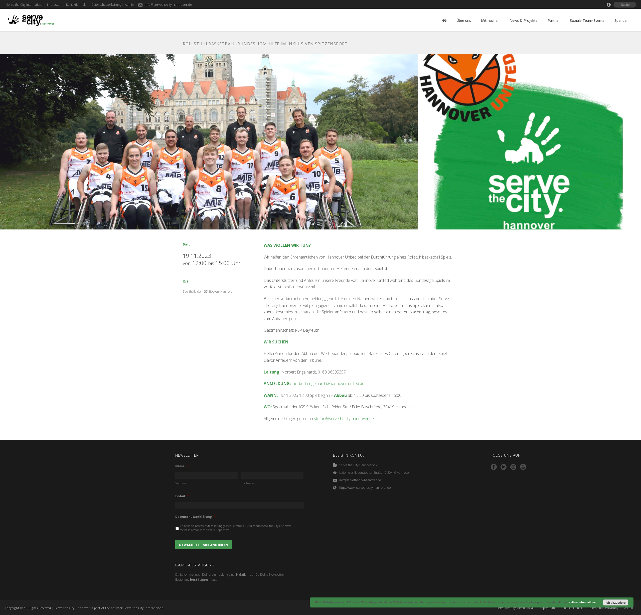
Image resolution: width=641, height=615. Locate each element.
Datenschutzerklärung (195, 517)
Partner (554, 20)
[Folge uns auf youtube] (523, 467)
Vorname (181, 483)
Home (444, 21)
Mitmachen (490, 20)
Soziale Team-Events (587, 20)
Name (182, 466)
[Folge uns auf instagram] (513, 467)
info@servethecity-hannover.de (168, 4)
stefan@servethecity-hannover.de (344, 418)
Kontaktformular (571, 608)
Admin (628, 608)
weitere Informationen (582, 602)
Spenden (621, 20)
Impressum (547, 608)
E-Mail (182, 496)
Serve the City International (515, 608)
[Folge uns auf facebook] (494, 467)
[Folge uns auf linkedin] (504, 467)
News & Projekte (524, 20)
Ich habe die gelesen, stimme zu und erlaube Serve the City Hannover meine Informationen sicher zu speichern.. (235, 528)
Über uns (463, 20)
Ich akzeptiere (616, 602)
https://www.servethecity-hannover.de (365, 487)
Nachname (248, 483)
